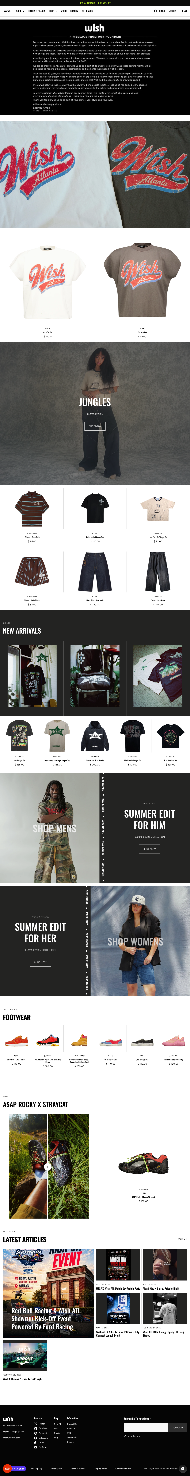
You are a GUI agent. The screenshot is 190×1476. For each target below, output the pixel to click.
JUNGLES (158, 533)
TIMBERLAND (79, 1056)
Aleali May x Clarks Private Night (161, 1288)
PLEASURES (32, 533)
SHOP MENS (54, 828)
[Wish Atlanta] (7, 11)
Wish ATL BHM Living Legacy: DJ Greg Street (163, 1333)
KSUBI (95, 533)
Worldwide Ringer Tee (132, 760)
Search (162, 11)
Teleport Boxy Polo (32, 537)
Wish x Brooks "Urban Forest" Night (22, 1379)
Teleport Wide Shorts (32, 600)
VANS (110, 1056)
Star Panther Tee (170, 760)
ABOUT (64, 11)
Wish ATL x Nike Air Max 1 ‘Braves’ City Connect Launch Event (117, 1333)
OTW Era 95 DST (110, 1059)
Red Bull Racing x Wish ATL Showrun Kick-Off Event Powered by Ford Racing (46, 1318)
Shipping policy (100, 1468)
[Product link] (48, 288)
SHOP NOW (95, 426)
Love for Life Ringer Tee (158, 537)
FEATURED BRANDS (36, 11)
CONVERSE (174, 1056)
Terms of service (78, 1468)
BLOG (51, 11)
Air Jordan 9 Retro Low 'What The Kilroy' (48, 1060)
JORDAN (47, 1056)
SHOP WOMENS (135, 941)
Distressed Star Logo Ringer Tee (57, 760)
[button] (6, 413)
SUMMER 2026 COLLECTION (149, 837)
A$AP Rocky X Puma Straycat (143, 1197)
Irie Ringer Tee (19, 760)
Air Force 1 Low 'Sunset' (16, 1059)
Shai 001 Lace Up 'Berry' (173, 1059)
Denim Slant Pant (158, 600)
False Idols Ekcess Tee (95, 537)
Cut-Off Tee (47, 332)
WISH (47, 328)
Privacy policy (56, 1468)
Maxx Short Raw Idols (95, 600)
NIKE (16, 1056)
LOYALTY (74, 11)
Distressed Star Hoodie (95, 760)
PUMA (143, 1193)
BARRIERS (19, 756)
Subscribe (177, 1427)
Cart (184, 11)
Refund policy (36, 1468)
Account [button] (172, 11)
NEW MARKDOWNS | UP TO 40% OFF (95, 3)
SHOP (18, 11)
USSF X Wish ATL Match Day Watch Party (118, 1288)
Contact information (123, 1468)
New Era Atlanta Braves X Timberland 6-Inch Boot (79, 1060)
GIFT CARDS (87, 11)
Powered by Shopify (178, 1468)
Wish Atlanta (160, 1468)
